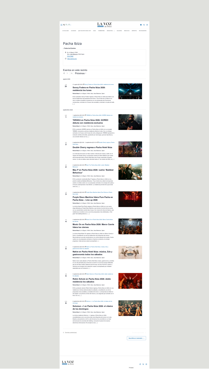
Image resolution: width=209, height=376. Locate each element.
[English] (67, 25)
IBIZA (94, 30)
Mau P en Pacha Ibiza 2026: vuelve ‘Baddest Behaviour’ (93, 171)
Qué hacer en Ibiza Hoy (84, 30)
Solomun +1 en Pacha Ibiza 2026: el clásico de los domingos (93, 307)
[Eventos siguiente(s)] (67, 73)
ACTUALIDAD (65, 30)
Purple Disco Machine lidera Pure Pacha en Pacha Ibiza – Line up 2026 (93, 198)
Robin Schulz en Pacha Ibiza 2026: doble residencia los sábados (92, 280)
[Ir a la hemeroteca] (64, 24)
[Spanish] (69, 25)
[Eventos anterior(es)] (64, 73)
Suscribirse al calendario (135, 338)
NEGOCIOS (127, 30)
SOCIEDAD (73, 30)
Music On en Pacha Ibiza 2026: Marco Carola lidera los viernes (93, 225)
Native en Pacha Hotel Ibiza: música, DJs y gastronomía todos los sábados (92, 253)
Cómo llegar (70, 56)
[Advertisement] (104, 372)
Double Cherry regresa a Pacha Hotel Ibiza (92, 147)
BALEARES (119, 30)
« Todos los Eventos (69, 48)
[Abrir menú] (61, 25)
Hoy (71, 73)
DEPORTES (134, 30)
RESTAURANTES (143, 30)
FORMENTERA (101, 30)
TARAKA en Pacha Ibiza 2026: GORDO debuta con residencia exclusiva (90, 121)
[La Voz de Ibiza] (104, 24)
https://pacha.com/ (72, 58)
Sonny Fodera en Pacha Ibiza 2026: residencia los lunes (89, 89)
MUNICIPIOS (110, 30)
